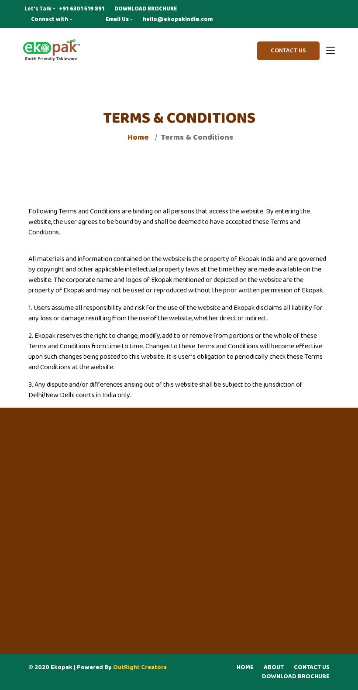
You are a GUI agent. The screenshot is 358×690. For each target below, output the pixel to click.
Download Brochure (296, 677)
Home (245, 668)
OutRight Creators (140, 668)
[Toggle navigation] (330, 51)
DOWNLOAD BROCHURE (145, 9)
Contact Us (288, 51)
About (274, 668)
